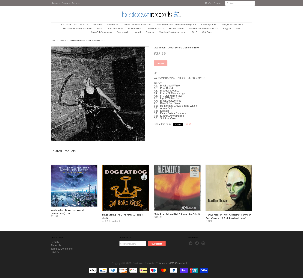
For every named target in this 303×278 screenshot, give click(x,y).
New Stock (112, 24)
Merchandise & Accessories (173, 32)
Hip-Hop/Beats (135, 28)
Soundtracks (123, 32)
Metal (99, 28)
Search (55, 242)
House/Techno (176, 28)
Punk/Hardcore (115, 28)
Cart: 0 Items (214, 3)
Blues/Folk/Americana (101, 32)
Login (55, 3)
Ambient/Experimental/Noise (203, 28)
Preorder (97, 24)
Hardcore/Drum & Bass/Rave (77, 28)
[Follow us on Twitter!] (197, 244)
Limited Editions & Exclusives (137, 24)
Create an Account (71, 3)
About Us (56, 245)
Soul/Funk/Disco (156, 28)
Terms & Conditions (62, 248)
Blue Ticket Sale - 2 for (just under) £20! (176, 24)
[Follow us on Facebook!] (191, 244)
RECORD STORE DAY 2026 (74, 24)
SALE (194, 32)
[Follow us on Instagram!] (203, 244)
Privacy (55, 252)
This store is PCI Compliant (171, 263)
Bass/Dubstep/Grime (232, 24)
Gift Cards (207, 32)
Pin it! (188, 124)
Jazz (238, 28)
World (138, 32)
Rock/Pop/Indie (209, 24)
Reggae (227, 28)
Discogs (150, 32)
